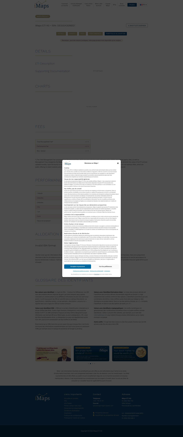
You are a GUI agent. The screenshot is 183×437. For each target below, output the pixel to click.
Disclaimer (97, 274)
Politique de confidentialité (96, 271)
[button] (118, 163)
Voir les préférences (105, 266)
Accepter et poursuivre (77, 266)
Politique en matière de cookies (81, 271)
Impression (107, 271)
